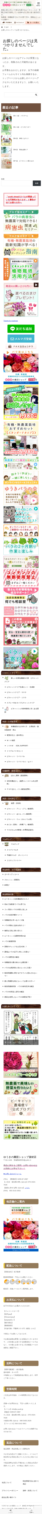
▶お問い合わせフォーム (12, 1174)
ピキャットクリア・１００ (16, 697)
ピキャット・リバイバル (16, 756)
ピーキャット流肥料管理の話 (15, 936)
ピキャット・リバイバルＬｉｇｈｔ (20, 761)
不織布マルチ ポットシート (17, 855)
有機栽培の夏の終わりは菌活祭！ (16, 962)
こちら (27, 1188)
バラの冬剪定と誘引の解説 (14, 992)
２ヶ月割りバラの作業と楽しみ (15, 909)
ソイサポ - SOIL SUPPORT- (17, 746)
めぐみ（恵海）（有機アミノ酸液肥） (21, 824)
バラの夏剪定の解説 (11, 957)
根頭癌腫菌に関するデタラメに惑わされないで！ (20, 974)
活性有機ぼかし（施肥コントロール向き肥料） (22, 782)
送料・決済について (30, 1490)
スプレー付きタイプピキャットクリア (21, 703)
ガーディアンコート (11, 874)
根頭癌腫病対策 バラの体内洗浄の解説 (19, 986)
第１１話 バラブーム (20, 116)
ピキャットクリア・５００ (16, 692)
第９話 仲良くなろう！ (21, 138)
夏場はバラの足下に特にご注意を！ (17, 952)
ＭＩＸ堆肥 (11, 740)
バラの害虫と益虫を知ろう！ (15, 925)
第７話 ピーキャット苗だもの (23, 161)
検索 (2, 179)
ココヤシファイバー (14, 860)
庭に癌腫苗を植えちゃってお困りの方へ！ (19, 981)
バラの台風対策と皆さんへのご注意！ (18, 968)
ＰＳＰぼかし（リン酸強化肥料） (19, 789)
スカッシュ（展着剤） (12, 880)
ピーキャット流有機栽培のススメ (16, 899)
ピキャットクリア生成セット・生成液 (21, 687)
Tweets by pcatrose (11, 321)
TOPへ (31, 1512)
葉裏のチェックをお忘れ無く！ (15, 946)
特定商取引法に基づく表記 (31, 1482)
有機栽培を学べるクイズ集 (14, 920)
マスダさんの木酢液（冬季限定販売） (21, 830)
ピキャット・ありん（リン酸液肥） (20, 814)
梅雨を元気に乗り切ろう (13, 931)
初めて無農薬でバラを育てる (15, 904)
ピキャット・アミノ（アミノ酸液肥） (21, 809)
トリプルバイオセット (15, 751)
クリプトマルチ (12, 850)
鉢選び (6, 885)
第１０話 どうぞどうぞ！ (22, 127)
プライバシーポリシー (10, 1490)
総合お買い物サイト (9, 1497)
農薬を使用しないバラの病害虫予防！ (18, 997)
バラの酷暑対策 (10, 941)
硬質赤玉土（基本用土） (16, 735)
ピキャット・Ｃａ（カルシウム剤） (20, 819)
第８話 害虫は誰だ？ (20, 149)
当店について (7, 1482)
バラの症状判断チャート (13, 915)
